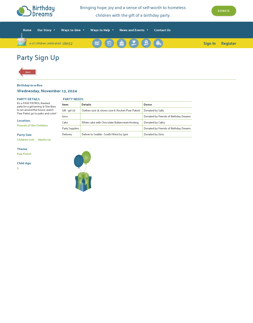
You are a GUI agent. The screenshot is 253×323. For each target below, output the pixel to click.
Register (228, 43)
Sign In (210, 43)
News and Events (132, 30)
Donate (224, 10)
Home (27, 30)
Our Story (44, 30)
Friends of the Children (32, 125)
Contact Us (162, 30)
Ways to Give (71, 30)
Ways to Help (100, 30)
